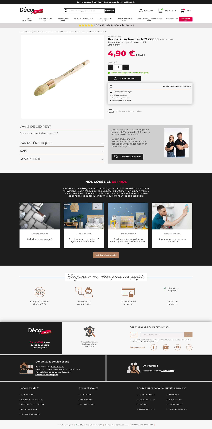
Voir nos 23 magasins (127, 2)
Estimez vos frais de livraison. (129, 111)
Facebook (154, 347)
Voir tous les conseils (106, 255)
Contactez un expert (130, 156)
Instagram (189, 347)
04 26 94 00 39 (57, 367)
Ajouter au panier (127, 78)
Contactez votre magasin (46, 375)
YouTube (166, 347)
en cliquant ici (167, 371)
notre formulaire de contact (58, 372)
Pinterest (177, 347)
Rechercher (109, 11)
